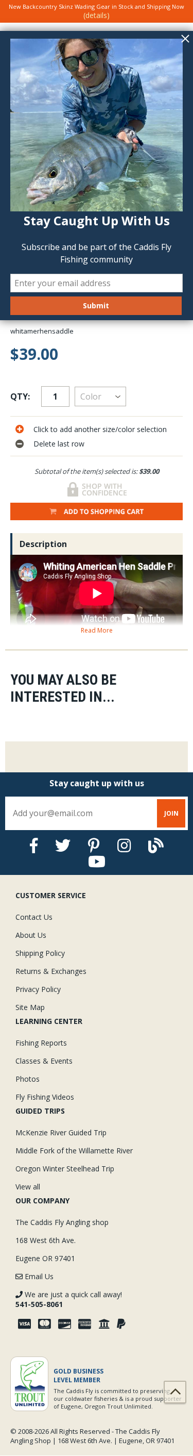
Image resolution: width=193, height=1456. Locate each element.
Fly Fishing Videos (44, 1097)
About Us (30, 935)
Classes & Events (44, 1061)
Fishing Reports (41, 1043)
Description (43, 544)
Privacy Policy (38, 989)
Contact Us (33, 917)
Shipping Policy (40, 953)
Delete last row (58, 444)
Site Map (30, 1007)
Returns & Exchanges (50, 971)
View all (27, 1187)
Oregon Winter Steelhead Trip (64, 1168)
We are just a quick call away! (68, 1299)
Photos (27, 1079)
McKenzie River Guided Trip (61, 1132)
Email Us (38, 1276)
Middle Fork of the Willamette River (74, 1150)
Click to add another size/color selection (100, 429)
